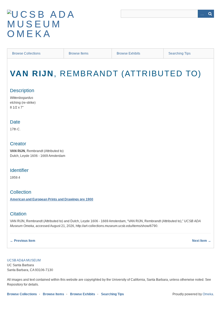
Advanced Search (202, 14)
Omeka (208, 294)
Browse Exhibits (128, 53)
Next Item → (201, 241)
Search (210, 14)
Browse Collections (26, 53)
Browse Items (78, 53)
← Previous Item (22, 241)
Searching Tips (179, 53)
